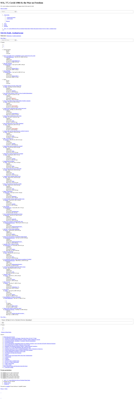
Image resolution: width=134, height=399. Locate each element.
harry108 (7, 109)
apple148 (7, 215)
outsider (13, 143)
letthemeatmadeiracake (10, 222)
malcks (6, 230)
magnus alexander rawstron (18, 313)
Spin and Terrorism (7, 63)
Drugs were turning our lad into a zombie (12, 183)
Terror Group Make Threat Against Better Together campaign (16, 100)
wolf (6, 268)
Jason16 (13, 90)
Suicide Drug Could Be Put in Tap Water (12, 115)
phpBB (7, 386)
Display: (4, 320)
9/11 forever (6, 289)
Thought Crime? (7, 274)
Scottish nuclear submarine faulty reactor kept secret (14, 108)
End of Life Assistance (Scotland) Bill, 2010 (13, 221)
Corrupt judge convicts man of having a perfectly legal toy (16, 131)
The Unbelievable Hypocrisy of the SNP (12, 168)
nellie (6, 94)
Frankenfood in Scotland (8, 161)
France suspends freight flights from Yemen (12, 214)
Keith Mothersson (10, 57)
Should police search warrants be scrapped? (13, 146)
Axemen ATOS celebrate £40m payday (12, 176)
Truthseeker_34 (8, 245)
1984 (6, 87)
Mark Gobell (14, 305)
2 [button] (3, 46)
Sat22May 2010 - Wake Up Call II (11, 244)
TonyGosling (15, 105)
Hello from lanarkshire (8, 251)
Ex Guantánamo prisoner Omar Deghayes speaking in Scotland (17, 259)
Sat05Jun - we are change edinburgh (11, 229)
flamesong (7, 192)
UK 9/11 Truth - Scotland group (12, 33)
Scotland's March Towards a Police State (12, 85)
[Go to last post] (20, 60)
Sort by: (13, 320)
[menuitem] (10, 17)
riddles (6, 290)
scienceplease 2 (15, 113)
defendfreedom (8, 207)
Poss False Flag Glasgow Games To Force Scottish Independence (17, 93)
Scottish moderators (16, 35)
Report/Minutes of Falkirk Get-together (12, 297)
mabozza (7, 139)
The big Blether (6, 70)
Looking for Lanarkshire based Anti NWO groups (14, 266)
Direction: (23, 320)
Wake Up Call (6, 282)
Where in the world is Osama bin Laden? (12, 308)
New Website (6, 206)
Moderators (9, 35)
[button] (3, 47)
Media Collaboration (7, 191)
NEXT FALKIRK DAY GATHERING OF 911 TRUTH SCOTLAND (19, 55)
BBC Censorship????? (8, 138)
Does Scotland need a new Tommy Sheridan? (13, 123)
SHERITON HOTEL (9, 309)
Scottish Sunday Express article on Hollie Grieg (13, 199)
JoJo (6, 253)
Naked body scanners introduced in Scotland (13, 153)
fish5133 (14, 98)
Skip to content (4, 8)
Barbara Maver (8, 64)
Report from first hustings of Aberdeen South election (15, 236)
